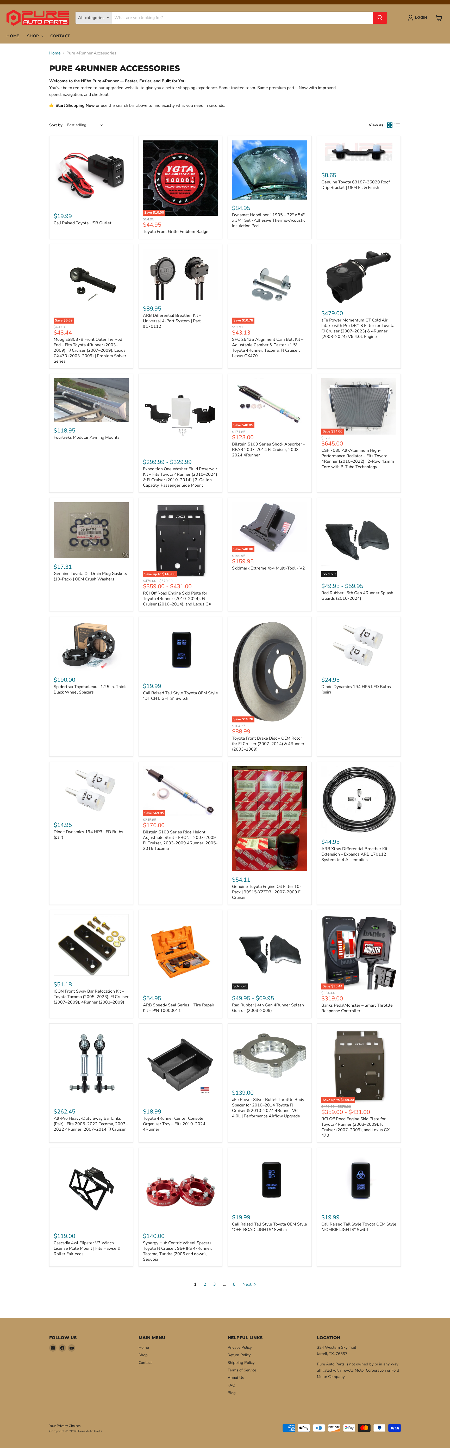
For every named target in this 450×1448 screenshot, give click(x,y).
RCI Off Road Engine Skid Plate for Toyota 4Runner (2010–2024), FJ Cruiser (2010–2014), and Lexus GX (177, 598)
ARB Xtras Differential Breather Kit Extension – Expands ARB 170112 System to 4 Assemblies (354, 854)
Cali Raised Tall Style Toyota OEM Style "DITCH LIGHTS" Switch (180, 695)
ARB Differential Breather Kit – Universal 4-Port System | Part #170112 (172, 321)
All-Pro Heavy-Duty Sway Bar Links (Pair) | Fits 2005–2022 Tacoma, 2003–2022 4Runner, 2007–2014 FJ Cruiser (91, 1124)
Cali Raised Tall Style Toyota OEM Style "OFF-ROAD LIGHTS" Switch (269, 1227)
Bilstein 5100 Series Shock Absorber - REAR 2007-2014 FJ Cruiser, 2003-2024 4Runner (268, 449)
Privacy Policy (240, 1347)
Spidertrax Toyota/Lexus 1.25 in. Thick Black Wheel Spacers (90, 689)
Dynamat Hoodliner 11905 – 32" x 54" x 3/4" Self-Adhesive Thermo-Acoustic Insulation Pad (268, 220)
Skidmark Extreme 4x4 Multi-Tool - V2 (268, 568)
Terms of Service (242, 1370)
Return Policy (239, 1355)
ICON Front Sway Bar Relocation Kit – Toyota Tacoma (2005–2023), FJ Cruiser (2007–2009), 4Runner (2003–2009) (91, 996)
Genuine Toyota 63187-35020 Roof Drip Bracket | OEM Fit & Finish (355, 184)
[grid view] (389, 125)
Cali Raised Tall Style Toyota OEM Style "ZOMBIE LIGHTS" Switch (358, 1227)
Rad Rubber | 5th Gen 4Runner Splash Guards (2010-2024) (357, 595)
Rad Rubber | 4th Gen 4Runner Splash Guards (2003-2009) (268, 1007)
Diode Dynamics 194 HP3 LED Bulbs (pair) (88, 834)
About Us (236, 1377)
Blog (232, 1392)
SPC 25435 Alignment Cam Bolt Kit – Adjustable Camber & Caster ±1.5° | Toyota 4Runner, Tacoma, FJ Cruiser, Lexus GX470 (267, 348)
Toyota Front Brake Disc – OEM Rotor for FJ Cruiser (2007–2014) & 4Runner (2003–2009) (268, 743)
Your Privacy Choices (64, 1426)
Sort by (56, 125)
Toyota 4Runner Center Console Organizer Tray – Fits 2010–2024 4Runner (174, 1124)
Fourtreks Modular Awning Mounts (87, 437)
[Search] (380, 18)
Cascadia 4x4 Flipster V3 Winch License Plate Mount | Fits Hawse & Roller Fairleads (87, 1248)
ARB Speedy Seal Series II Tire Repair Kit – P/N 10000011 (178, 1007)
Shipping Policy (241, 1362)
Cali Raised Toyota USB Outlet (82, 223)
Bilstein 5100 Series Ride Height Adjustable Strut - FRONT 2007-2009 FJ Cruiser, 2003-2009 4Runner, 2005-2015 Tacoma (180, 840)
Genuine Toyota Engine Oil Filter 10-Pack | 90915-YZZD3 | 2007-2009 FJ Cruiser (267, 892)
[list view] (397, 125)
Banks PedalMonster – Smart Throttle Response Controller (357, 1008)
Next (247, 1284)
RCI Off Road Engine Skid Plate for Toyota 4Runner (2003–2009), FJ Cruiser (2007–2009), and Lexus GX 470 (355, 1127)
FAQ (231, 1385)
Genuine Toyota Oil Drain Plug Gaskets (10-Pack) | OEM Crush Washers (90, 576)
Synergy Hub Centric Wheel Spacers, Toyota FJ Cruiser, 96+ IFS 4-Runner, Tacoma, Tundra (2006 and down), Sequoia (178, 1251)
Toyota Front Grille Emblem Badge (175, 231)
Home (13, 36)
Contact (60, 36)
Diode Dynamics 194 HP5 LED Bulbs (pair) (356, 689)
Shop (33, 36)
